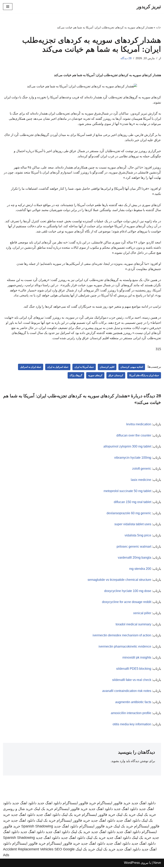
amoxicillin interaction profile (131, 713)
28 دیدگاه (126, 58)
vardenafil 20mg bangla (134, 557)
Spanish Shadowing (37, 826)
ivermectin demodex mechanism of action (122, 635)
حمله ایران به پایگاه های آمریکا (144, 375)
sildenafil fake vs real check (131, 680)
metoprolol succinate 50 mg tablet (127, 491)
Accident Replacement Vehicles (28, 849)
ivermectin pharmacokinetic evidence (125, 646)
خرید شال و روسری (18, 809)
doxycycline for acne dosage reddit (126, 602)
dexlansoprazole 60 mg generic (129, 513)
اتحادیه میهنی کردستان (131, 367)
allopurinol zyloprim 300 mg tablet (127, 446)
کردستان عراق (115, 375)
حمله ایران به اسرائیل (30, 367)
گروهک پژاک (76, 375)
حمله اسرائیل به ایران (57, 367)
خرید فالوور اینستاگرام (113, 803)
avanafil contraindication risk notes (126, 691)
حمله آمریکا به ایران (84, 367)
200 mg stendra (140, 568)
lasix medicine (141, 479)
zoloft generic (141, 468)
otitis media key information (132, 724)
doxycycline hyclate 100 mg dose (127, 591)
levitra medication (138, 424)
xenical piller (142, 613)
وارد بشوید (118, 761)
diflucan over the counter (133, 435)
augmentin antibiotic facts (133, 702)
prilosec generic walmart (134, 546)
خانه (158, 27)
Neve (157, 862)
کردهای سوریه (95, 375)
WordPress (132, 862)
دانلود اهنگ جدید (143, 803)
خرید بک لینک (43, 809)
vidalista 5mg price (138, 535)
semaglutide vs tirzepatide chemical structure (119, 579)
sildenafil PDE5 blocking (133, 668)
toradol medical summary (133, 624)
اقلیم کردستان (107, 367)
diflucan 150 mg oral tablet (132, 502)
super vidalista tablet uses (132, 524)
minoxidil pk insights (136, 657)
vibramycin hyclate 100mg (132, 457)
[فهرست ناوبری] (7, 6)
